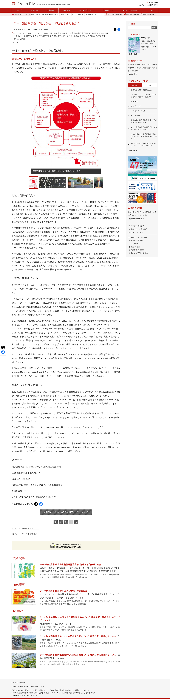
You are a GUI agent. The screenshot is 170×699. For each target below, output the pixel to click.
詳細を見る (133, 54)
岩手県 (70, 36)
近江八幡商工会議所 (45, 36)
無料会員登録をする (136, 219)
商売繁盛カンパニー (22, 29)
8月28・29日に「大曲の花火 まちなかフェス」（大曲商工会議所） (144, 144)
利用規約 (34, 686)
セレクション (130, 10)
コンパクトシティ (32, 33)
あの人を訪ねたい (86, 10)
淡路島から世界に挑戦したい (142, 90)
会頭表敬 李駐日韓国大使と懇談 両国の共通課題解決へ (144, 121)
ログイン (142, 5)
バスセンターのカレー (80, 14)
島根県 (98, 36)
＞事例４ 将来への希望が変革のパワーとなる (65, 512)
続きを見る (133, 150)
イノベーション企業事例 (138, 237)
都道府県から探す (133, 14)
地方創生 (44, 33)
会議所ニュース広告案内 (138, 229)
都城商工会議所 (60, 36)
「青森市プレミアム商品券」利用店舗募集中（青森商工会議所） (144, 96)
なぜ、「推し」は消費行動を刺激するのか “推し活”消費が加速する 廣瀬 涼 (144, 136)
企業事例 (50, 10)
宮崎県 (16, 39)
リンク (43, 686)
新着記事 (34, 10)
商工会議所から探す (115, 14)
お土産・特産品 (134, 247)
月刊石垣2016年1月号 (100, 33)
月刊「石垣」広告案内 (136, 226)
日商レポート (108, 10)
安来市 (104, 36)
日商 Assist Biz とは (150, 14)
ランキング (22, 14)
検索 (154, 27)
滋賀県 (82, 36)
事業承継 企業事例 (136, 240)
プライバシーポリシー (20, 686)
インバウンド (19, 33)
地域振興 (66, 10)
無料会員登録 (153, 5)
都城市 (23, 39)
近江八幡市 (90, 36)
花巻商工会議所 (30, 36)
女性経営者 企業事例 (137, 250)
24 (135, 85)
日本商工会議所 (19, 683)
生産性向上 (18, 36)
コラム (151, 10)
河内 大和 (50, 14)
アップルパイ (63, 14)
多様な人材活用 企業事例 (138, 253)
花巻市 (76, 36)
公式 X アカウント (136, 232)
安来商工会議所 (74, 33)
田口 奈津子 (96, 14)
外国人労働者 (54, 33)
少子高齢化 (86, 33)
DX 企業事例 (134, 244)
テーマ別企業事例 (40, 29)
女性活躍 (63, 33)
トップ (19, 10)
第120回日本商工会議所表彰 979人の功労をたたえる (144, 128)
